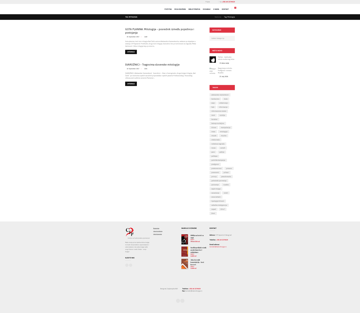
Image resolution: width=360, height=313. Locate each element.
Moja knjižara (180, 9)
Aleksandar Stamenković (220, 95)
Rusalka (226, 185)
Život (213, 213)
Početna (168, 9)
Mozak (213, 136)
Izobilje (222, 115)
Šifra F (222, 209)
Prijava (208, 2)
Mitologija (223, 132)
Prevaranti (215, 172)
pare (213, 152)
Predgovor (215, 164)
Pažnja (221, 152)
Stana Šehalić (216, 197)
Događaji (206, 9)
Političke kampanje (218, 160)
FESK (212, 107)
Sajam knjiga (215, 189)
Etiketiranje (223, 103)
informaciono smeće (218, 111)
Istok (213, 115)
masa (213, 132)
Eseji (213, 103)
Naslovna (218, 17)
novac (213, 148)
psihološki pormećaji (218, 181)
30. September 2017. (133, 37)
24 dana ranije (224, 63)
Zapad (213, 209)
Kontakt (225, 9)
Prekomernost (216, 168)
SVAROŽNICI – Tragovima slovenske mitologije (152, 64)
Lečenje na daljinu (217, 123)
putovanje (215, 185)
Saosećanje (215, 193)
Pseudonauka (226, 176)
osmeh (222, 148)
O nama (216, 9)
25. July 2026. (223, 76)
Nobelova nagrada (217, 144)
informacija (223, 107)
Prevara (229, 168)
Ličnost (213, 127)
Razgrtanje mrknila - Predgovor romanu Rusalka (225, 70)
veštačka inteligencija (219, 205)
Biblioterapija (194, 9)
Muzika (223, 136)
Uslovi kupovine (157, 234)
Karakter (214, 119)
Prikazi (226, 172)
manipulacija (225, 127)
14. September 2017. (133, 68)
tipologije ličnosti (217, 201)
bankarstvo (215, 99)
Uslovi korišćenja (157, 231)
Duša (225, 99)
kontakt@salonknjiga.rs (218, 247)
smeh (226, 193)
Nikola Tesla (215, 140)
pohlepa (214, 156)
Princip (214, 176)
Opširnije (131, 52)
